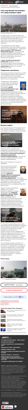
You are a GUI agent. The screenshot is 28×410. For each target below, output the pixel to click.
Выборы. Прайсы (6, 354)
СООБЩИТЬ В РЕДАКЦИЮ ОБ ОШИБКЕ (12, 361)
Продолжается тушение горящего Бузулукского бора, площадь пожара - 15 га (16, 320)
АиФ (14, 33)
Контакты (16, 354)
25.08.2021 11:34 (4, 6)
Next (25, 268)
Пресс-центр (21, 340)
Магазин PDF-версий (7, 342)
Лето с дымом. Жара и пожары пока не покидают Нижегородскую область (15, 315)
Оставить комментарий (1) (14, 290)
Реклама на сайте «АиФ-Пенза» (10, 347)
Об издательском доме (8, 340)
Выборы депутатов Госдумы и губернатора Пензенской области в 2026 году (12, 358)
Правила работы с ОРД (8, 349)
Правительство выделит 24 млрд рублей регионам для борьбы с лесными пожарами (16, 329)
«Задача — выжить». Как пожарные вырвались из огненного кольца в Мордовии (11, 113)
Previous (2, 268)
